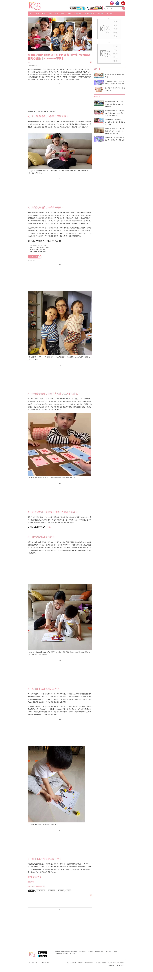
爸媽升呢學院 (89, 13)
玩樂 (50, 13)
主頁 (31, 13)
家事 (37, 13)
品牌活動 (100, 13)
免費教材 (61, 890)
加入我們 (110, 13)
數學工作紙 (51, 890)
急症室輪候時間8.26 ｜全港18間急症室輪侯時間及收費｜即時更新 (115, 104)
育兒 (56, 13)
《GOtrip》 (90, 951)
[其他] (91, 63)
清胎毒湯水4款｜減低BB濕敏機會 (114, 76)
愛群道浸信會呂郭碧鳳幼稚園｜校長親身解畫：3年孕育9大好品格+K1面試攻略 (115, 113)
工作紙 (69, 890)
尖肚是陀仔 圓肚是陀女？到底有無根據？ (115, 89)
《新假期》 (83, 951)
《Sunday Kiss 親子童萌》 (61, 953)
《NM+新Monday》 (99, 951)
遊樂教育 (31, 882)
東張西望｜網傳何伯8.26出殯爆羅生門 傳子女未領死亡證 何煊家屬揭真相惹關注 (115, 131)
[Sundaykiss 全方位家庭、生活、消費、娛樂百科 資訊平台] (42, 6)
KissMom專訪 (40, 890)
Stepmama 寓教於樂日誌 (36, 886)
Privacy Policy (120, 965)
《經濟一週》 (72, 953)
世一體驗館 (78, 13)
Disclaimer (111, 965)
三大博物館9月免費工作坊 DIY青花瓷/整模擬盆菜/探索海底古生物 (115, 122)
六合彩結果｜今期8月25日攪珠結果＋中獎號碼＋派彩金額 (115, 82)
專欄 (69, 13)
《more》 (115, 951)
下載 (49, 527)
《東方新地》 (108, 951)
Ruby (29, 65)
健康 (62, 13)
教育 (43, 13)
